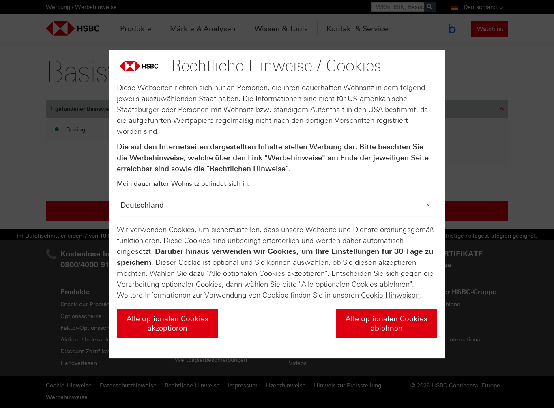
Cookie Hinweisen (390, 295)
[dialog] (277, 204)
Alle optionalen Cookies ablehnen (386, 323)
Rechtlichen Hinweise (248, 168)
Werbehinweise (295, 157)
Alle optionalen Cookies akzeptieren (167, 323)
